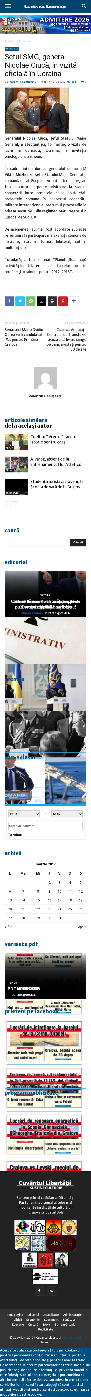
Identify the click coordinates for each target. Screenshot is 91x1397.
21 (23, 909)
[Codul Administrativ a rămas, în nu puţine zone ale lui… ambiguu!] (45, 640)
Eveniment (51, 1319)
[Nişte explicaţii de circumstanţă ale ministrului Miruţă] (45, 780)
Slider (9, 448)
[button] (84, 6)
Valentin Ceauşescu (22, 81)
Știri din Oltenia (65, 1324)
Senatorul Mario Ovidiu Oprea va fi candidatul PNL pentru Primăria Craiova (24, 337)
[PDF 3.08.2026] (45, 1116)
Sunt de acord (53, 1394)
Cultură (33, 1324)
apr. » (82, 927)
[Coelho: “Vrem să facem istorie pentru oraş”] (16, 442)
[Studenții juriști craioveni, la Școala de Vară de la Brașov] (16, 487)
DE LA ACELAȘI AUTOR (28, 426)
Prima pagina (14, 1314)
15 (38, 900)
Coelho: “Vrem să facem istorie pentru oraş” (53, 439)
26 (81, 909)
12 (81, 891)
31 (59, 918)
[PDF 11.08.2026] (45, 1069)
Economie (33, 1319)
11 (70, 891)
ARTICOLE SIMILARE (26, 420)
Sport (46, 1324)
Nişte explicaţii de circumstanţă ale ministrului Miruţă (45, 604)
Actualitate (51, 1314)
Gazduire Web (72, 1337)
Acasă (9, 41)
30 (50, 918)
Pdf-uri (13, 983)
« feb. (9, 927)
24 (59, 909)
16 (50, 900)
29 (38, 918)
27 (10, 918)
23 (50, 909)
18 (70, 900)
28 (23, 918)
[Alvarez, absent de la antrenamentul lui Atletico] (16, 465)
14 (23, 900)
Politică (17, 1319)
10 (59, 891)
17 (59, 900)
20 (10, 909)
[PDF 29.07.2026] (45, 1162)
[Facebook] (39, 1291)
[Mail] (51, 1291)
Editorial (16, 562)
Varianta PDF (21, 944)
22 (38, 909)
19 (81, 900)
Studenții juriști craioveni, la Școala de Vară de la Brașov (57, 484)
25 (70, 909)
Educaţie (18, 1324)
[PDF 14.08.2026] (45, 1022)
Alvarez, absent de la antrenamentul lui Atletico (55, 462)
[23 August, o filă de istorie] (45, 734)
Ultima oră (24, 41)
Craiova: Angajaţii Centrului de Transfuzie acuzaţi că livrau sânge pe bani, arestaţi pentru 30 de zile (66, 339)
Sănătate (69, 1319)
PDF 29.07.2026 (23, 989)
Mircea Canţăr (31, 613)
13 (10, 900)
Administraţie (72, 1314)
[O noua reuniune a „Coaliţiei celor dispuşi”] (45, 687)
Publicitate (45, 1329)
